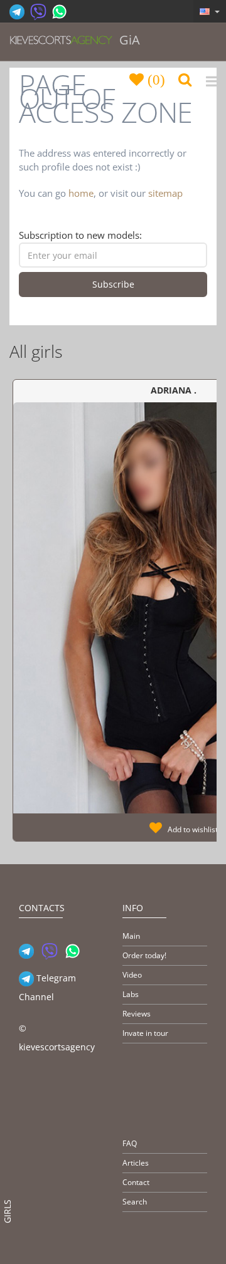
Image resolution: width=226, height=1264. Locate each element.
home (81, 193)
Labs (130, 994)
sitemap (165, 193)
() (154, 79)
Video (132, 974)
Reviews (136, 1013)
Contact (135, 1182)
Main (131, 936)
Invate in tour (145, 1033)
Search (134, 1201)
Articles (135, 1162)
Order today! (144, 955)
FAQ (129, 1143)
